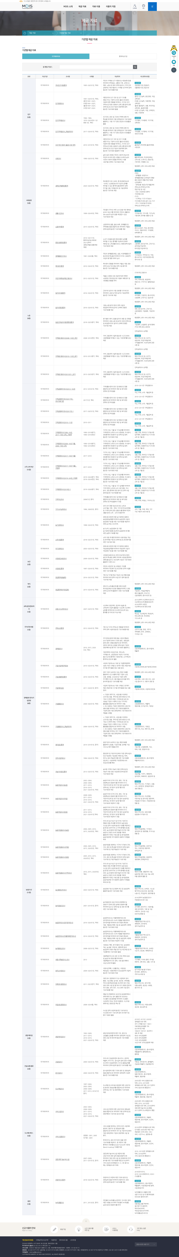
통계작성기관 (123, 56)
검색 (135, 67)
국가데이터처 (56, 56)
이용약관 (54, 1240)
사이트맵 (73, 1240)
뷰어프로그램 (63, 1240)
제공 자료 (32, 33)
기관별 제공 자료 (65, 33)
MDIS (32, 6)
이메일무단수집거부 (42, 1240)
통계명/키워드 (47, 67)
